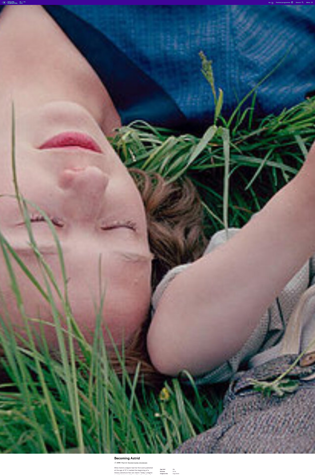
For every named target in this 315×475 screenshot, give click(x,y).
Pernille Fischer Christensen (137, 463)
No (270, 2)
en (272, 2)
